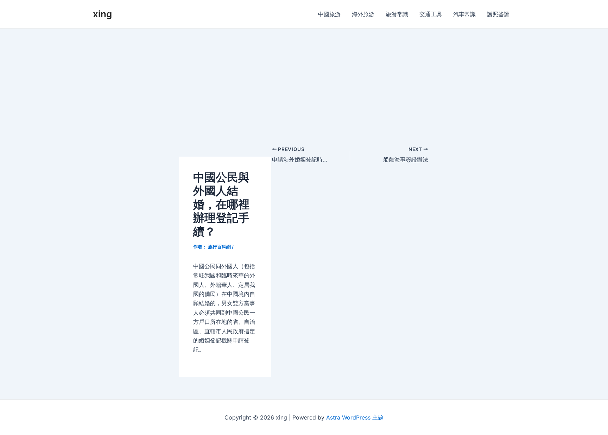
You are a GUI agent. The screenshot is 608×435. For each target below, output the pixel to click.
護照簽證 (498, 14)
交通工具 (430, 14)
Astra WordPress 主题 (355, 417)
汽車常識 (464, 14)
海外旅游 (363, 14)
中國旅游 (329, 14)
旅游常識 (397, 14)
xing (102, 13)
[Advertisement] (304, 81)
